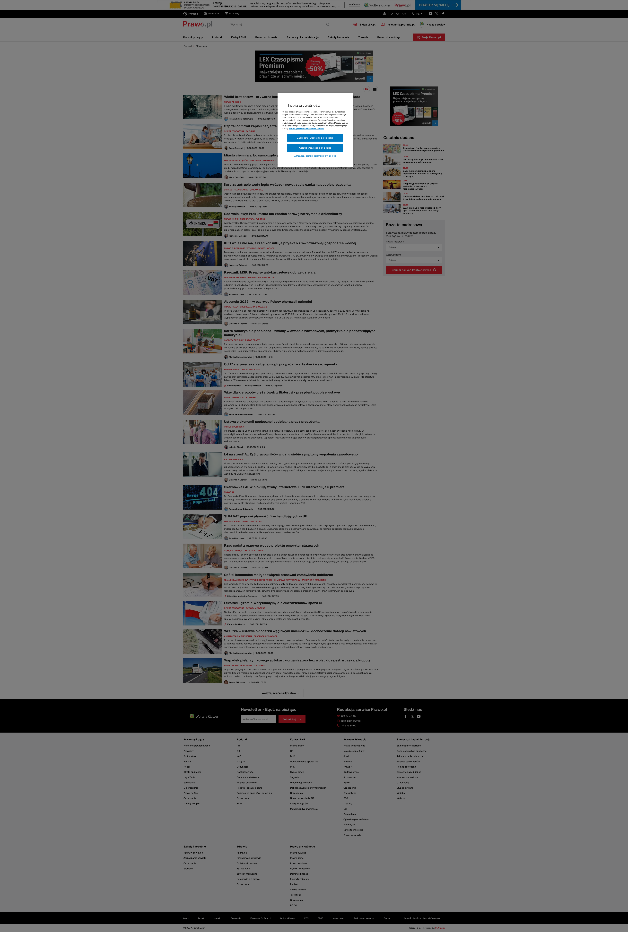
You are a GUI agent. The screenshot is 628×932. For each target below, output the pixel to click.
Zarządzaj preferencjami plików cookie (315, 155)
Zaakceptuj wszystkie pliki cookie (315, 137)
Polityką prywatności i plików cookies (306, 128)
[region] (315, 130)
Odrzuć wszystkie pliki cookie (315, 147)
